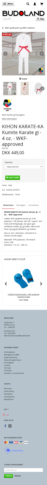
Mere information (9, 119)
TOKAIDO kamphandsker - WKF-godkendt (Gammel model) (23, 295)
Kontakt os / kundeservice (14, 373)
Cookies (7, 365)
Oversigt (7, 368)
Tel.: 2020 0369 (9, 333)
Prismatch (8, 370)
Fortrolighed (9, 363)
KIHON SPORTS (13, 190)
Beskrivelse (8, 205)
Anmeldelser (33, 205)
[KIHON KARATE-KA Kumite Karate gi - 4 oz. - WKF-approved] (23, 53)
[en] (7, 414)
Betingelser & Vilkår (11, 355)
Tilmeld (8, 476)
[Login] (34, 4)
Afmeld (17, 476)
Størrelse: (9, 162)
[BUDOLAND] (23, 13)
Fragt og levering (10, 357)
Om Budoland (9, 352)
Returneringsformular (12, 360)
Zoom (24, 79)
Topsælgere (21, 205)
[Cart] (41, 4)
